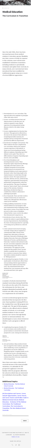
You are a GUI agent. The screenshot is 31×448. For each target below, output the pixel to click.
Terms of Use (15, 437)
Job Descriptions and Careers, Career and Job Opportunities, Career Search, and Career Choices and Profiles (14, 395)
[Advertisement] (15, 34)
